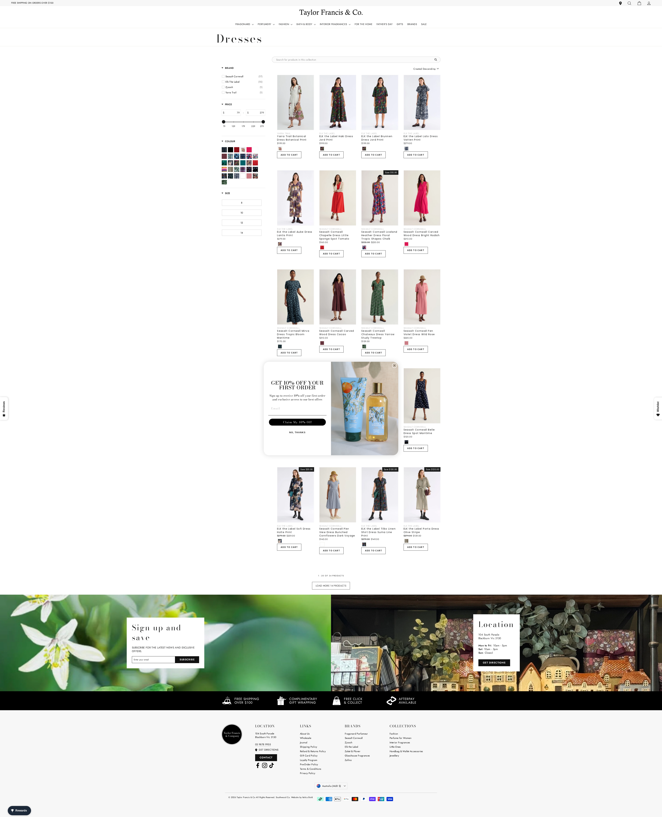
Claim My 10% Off (297, 422)
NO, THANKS (297, 432)
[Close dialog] (394, 365)
